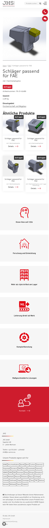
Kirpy (26, 472)
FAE (9, 66)
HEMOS (5, 472)
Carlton (32, 464)
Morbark (11, 476)
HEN (10, 472)
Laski (5, 476)
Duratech (14, 468)
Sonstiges (26, 480)
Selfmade (13, 480)
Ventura (41, 480)
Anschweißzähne (13, 464)
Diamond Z (39, 464)
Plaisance (24, 476)
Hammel (39, 468)
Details (11, 146)
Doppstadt (6, 468)
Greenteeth (31, 468)
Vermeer (6, 484)
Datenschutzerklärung (10, 521)
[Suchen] (40, 3)
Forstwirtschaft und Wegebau (14, 106)
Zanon (19, 484)
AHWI (5, 464)
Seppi (19, 480)
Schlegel (37, 476)
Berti (27, 464)
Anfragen (7, 87)
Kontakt (22, 411)
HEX (14, 472)
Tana (32, 480)
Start (4, 66)
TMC (36, 480)
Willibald (13, 484)
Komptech (39, 472)
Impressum (6, 518)
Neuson (17, 476)
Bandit (22, 464)
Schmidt (6, 480)
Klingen (31, 472)
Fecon (24, 468)
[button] (4, 524)
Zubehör (25, 484)
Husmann (20, 472)
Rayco (31, 476)
